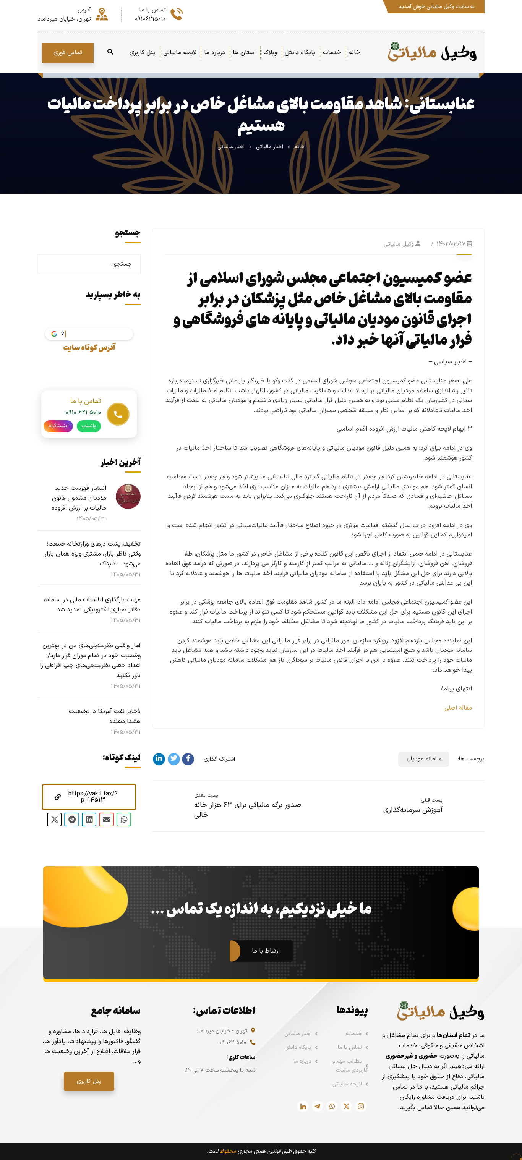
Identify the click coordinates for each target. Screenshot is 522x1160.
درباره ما (302, 1061)
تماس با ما (350, 1047)
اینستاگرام (58, 426)
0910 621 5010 (83, 412)
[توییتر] (174, 759)
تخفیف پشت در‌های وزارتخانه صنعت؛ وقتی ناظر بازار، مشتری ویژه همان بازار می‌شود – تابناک (92, 554)
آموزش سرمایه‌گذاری (413, 810)
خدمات (354, 1034)
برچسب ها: (471, 759)
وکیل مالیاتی (399, 244)
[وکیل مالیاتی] (432, 53)
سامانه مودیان (424, 759)
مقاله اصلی (458, 708)
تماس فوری (67, 52)
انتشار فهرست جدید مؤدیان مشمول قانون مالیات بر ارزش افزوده (79, 498)
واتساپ (88, 426)
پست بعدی (206, 795)
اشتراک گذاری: (219, 759)
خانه (300, 147)
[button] (89, 797)
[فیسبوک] (188, 759)
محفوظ (228, 1151)
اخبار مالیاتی (269, 147)
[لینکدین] (159, 759)
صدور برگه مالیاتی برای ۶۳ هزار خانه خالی (247, 810)
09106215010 (232, 1043)
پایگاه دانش (297, 1047)
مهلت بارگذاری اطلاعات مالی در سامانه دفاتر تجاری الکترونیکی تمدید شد (92, 604)
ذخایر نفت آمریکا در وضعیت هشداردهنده (105, 716)
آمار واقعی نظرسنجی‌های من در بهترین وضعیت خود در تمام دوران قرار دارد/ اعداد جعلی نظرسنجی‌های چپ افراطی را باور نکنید (90, 660)
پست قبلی (432, 800)
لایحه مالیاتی (347, 1084)
